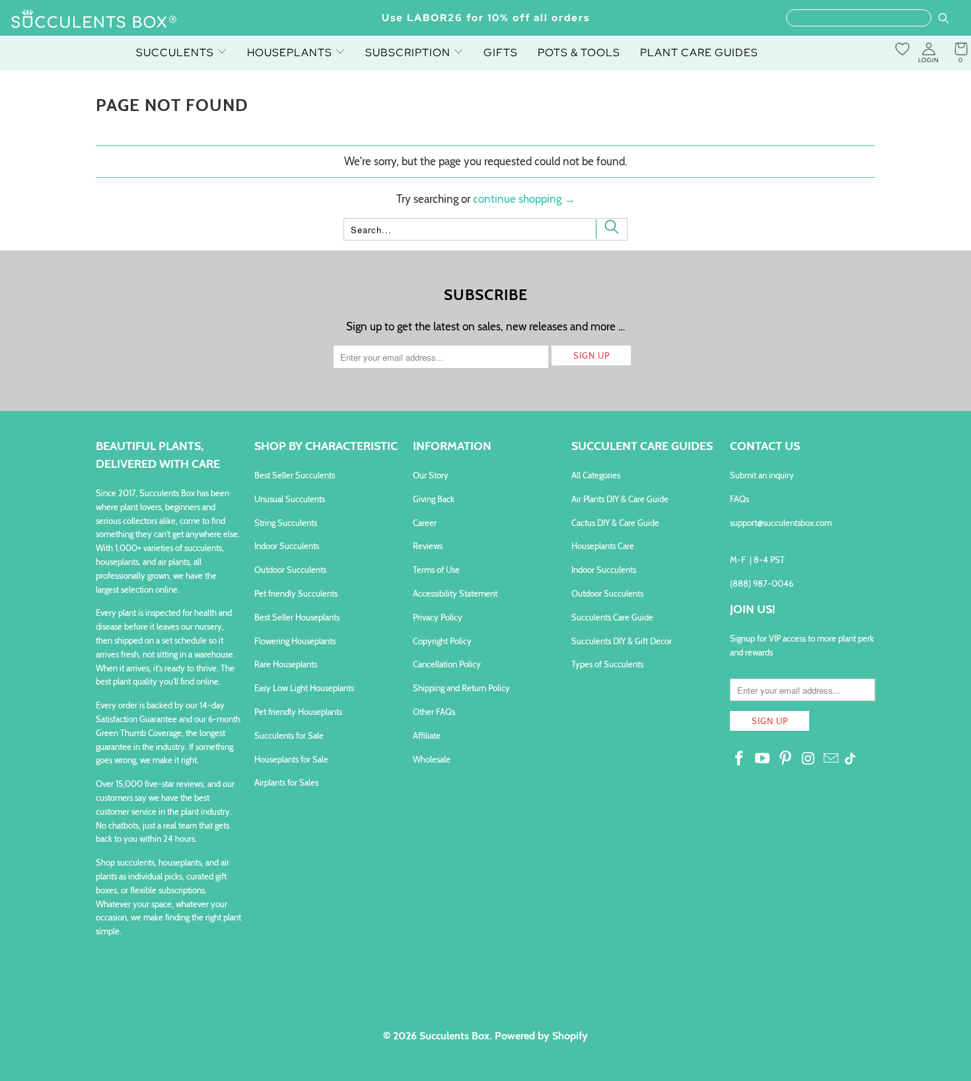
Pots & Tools (579, 52)
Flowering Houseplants (295, 641)
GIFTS (501, 52)
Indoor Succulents (286, 545)
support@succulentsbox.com (781, 522)
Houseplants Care (602, 545)
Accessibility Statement (455, 593)
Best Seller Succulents (294, 475)
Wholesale (431, 759)
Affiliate (427, 735)
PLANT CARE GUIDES (699, 52)
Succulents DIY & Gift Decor (621, 641)
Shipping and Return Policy (461, 688)
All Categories (595, 475)
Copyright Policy (442, 641)
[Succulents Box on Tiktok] (850, 760)
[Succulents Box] (94, 19)
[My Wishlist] (902, 48)
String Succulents (285, 522)
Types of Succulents (607, 664)
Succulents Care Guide (612, 617)
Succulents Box (454, 1035)
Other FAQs (434, 711)
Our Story (431, 475)
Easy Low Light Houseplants (304, 688)
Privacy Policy (437, 617)
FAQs (739, 499)
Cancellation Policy (447, 664)
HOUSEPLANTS (291, 52)
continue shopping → (524, 198)
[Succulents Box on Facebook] (740, 759)
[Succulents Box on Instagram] (808, 759)
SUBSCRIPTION (409, 52)
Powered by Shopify (541, 1035)
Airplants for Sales (286, 782)
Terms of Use (436, 569)
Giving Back (433, 499)
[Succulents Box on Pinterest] (785, 759)
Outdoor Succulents (290, 569)
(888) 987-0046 (761, 583)
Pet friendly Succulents (296, 593)
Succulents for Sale (289, 735)
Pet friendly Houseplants (298, 711)
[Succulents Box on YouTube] (763, 759)
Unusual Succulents (289, 499)
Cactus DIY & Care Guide (615, 522)
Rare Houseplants (285, 664)
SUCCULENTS (176, 52)
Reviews (428, 545)
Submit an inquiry (762, 475)
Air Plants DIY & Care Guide (619, 499)
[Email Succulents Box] (832, 759)
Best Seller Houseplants (297, 617)
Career (425, 522)
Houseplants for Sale (291, 759)
